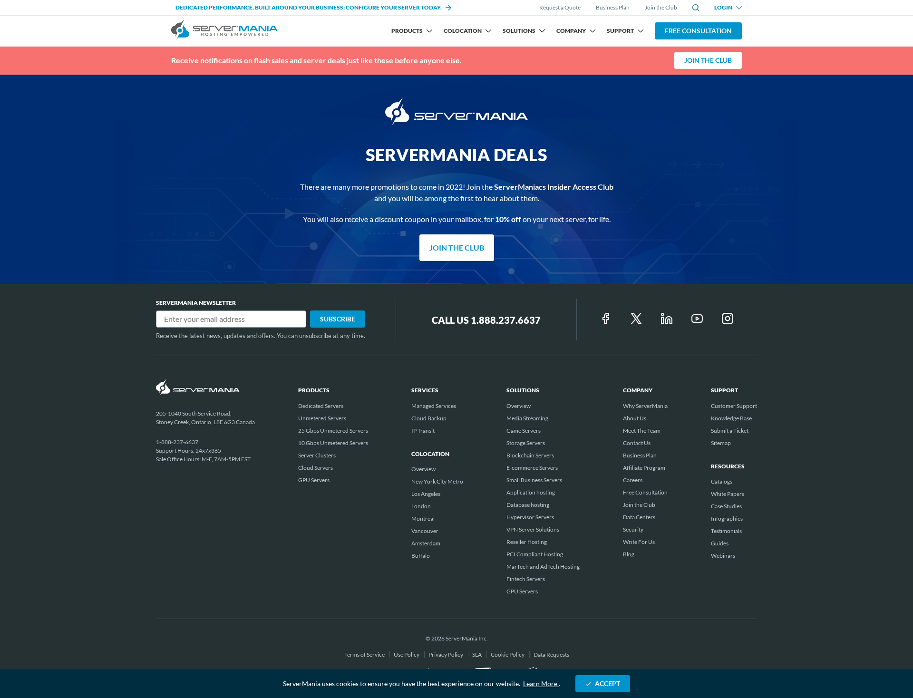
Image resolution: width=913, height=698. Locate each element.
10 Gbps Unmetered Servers (333, 442)
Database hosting (527, 504)
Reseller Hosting (526, 541)
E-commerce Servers (532, 467)
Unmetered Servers (322, 418)
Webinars (723, 555)
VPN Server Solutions (532, 529)
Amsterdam (425, 543)
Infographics (727, 518)
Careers (632, 480)
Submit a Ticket (729, 430)
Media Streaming (527, 418)
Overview (423, 469)
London (421, 506)
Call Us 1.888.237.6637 (486, 320)
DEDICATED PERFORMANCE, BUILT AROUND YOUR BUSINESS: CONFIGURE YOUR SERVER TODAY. (308, 7)
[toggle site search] (695, 7)
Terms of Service (365, 654)
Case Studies (726, 506)
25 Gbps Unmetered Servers (333, 430)
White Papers (727, 493)
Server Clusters (317, 455)
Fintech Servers (525, 578)
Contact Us (637, 442)
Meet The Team (641, 430)
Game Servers (523, 430)
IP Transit (423, 430)
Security (633, 529)
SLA (477, 654)
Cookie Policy (508, 654)
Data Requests (551, 654)
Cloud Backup (429, 418)
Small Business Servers (534, 480)
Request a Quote (560, 7)
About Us (634, 418)
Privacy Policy (446, 654)
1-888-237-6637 (177, 442)
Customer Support (734, 405)
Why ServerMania (645, 405)
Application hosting (530, 492)
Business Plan (613, 7)
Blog (628, 554)
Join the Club (661, 7)
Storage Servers (525, 442)
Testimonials (726, 530)
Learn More (541, 683)
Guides (719, 543)
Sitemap (721, 442)
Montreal (423, 518)
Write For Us (639, 541)
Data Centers (639, 517)
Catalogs (721, 481)
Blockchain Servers (530, 455)
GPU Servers (314, 480)
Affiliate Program (644, 467)
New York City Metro (437, 481)
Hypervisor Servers (530, 517)
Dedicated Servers (320, 405)
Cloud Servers (315, 467)
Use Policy (407, 654)
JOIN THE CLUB (708, 60)
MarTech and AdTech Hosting (543, 566)
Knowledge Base (731, 418)
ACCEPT (607, 683)
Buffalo (420, 555)
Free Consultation (698, 31)
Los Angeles (425, 493)
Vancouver (424, 530)
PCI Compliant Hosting (534, 554)
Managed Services (433, 405)
